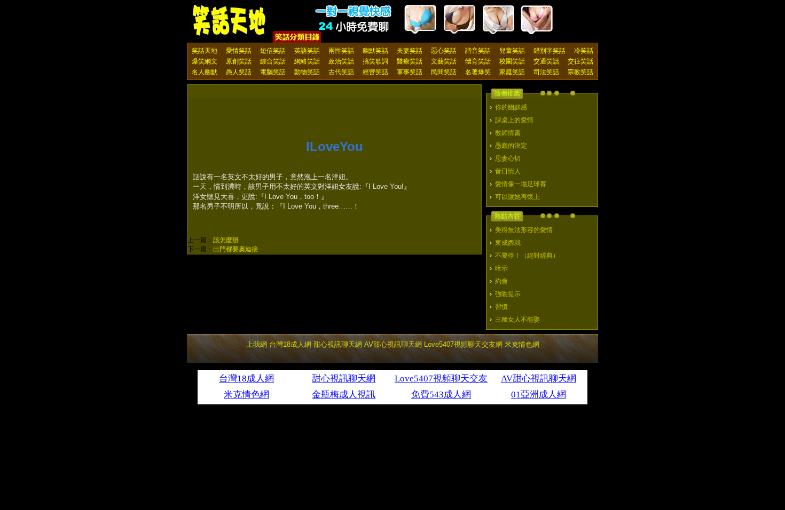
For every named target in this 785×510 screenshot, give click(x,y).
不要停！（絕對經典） (527, 255)
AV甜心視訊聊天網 (393, 344)
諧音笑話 (478, 50)
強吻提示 (508, 294)
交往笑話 (580, 61)
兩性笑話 (341, 50)
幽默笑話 (375, 50)
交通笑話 (546, 61)
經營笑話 (375, 72)
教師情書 (508, 133)
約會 (501, 281)
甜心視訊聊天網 (337, 344)
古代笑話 (341, 72)
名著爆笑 (478, 72)
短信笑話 (273, 50)
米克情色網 (522, 344)
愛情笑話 (239, 50)
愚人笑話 (239, 72)
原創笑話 (239, 61)
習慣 (501, 306)
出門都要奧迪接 (235, 249)
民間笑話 (444, 72)
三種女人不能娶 (517, 319)
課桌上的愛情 (514, 120)
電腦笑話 (273, 72)
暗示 (501, 268)
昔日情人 (508, 171)
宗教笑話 (580, 72)
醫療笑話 (409, 61)
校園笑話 (512, 61)
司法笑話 (546, 72)
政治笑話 (341, 61)
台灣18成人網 (290, 344)
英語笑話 (307, 50)
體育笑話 (478, 61)
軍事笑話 (409, 72)
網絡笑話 (307, 61)
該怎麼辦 (226, 240)
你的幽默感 (511, 107)
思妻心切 (508, 158)
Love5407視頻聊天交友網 (463, 344)
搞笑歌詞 (375, 61)
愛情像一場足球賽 (520, 184)
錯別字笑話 (549, 50)
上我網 (256, 344)
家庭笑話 (512, 72)
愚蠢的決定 (511, 145)
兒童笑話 (512, 50)
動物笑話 (307, 72)
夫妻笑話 (409, 50)
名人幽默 (204, 72)
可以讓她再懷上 (517, 197)
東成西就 (508, 242)
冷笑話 (583, 50)
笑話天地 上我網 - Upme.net (230, 20)
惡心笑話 (444, 50)
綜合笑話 (273, 61)
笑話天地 (204, 50)
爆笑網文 (204, 61)
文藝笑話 (444, 61)
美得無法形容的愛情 (524, 230)
